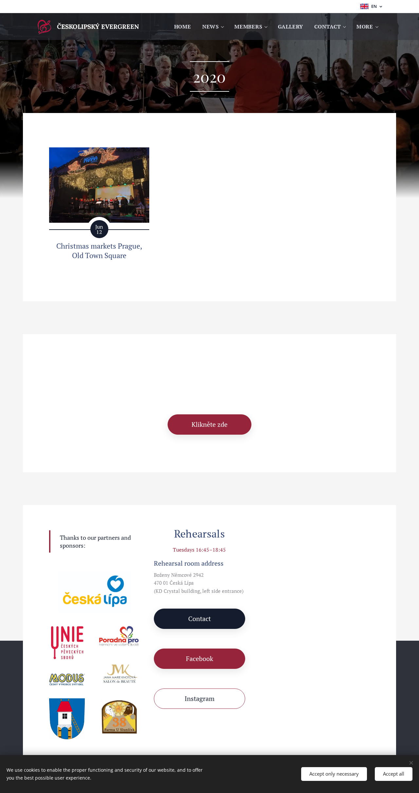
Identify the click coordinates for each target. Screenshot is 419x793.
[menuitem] (183, 26)
